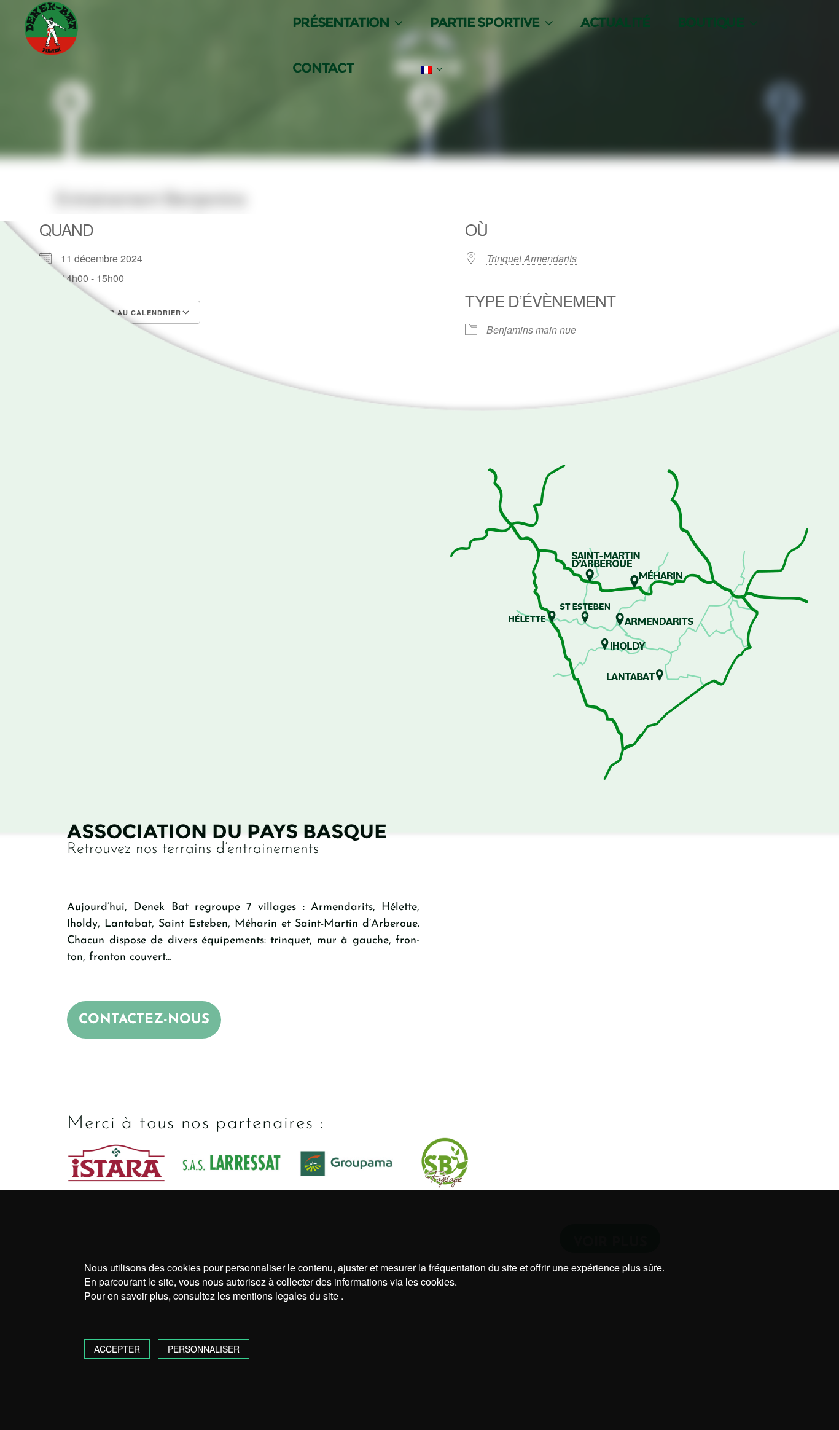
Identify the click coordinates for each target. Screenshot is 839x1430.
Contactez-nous (144, 1020)
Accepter (117, 1349)
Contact (322, 68)
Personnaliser (204, 1349)
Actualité (615, 22)
